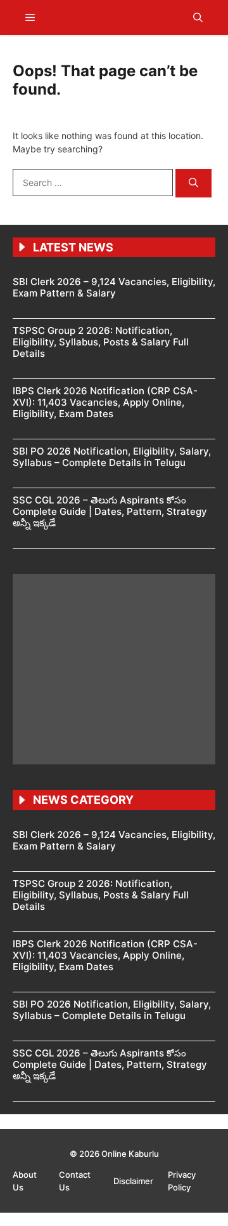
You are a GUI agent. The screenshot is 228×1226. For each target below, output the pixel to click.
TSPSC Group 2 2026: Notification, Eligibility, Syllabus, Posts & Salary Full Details (101, 341)
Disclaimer (134, 1181)
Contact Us (75, 1180)
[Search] (193, 183)
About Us (25, 1180)
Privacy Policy (182, 1180)
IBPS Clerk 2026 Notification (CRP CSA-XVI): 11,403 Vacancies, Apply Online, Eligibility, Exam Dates (105, 402)
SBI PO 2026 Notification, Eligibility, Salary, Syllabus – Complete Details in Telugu (112, 457)
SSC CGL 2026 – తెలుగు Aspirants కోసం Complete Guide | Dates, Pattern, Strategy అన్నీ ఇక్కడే (110, 511)
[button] (197, 17)
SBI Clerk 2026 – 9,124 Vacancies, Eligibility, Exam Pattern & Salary (114, 287)
